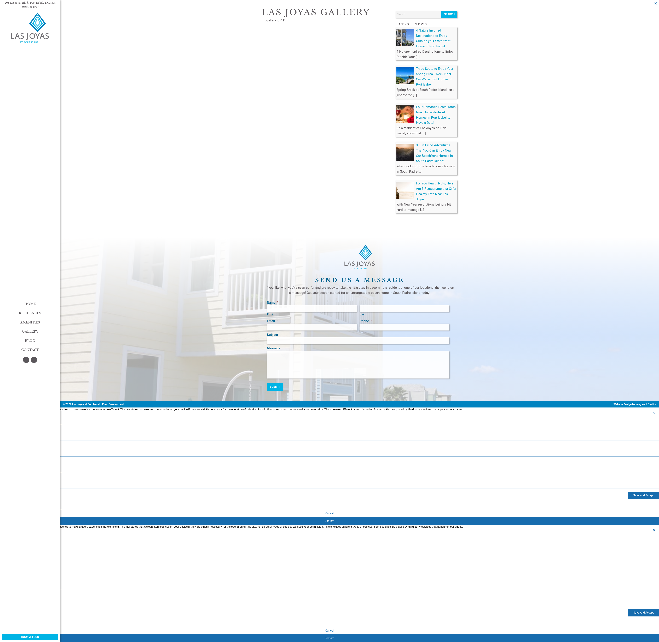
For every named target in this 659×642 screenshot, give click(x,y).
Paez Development (113, 404)
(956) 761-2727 (30, 6)
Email (272, 321)
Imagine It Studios (646, 404)
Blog (30, 341)
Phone (366, 321)
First (270, 314)
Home (30, 304)
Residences (30, 313)
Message (273, 348)
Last (363, 314)
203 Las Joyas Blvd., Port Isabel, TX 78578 (30, 2)
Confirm (329, 521)
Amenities (30, 322)
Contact (30, 350)
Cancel (329, 513)
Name (272, 302)
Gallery (30, 331)
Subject (272, 335)
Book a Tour (30, 637)
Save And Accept (643, 495)
